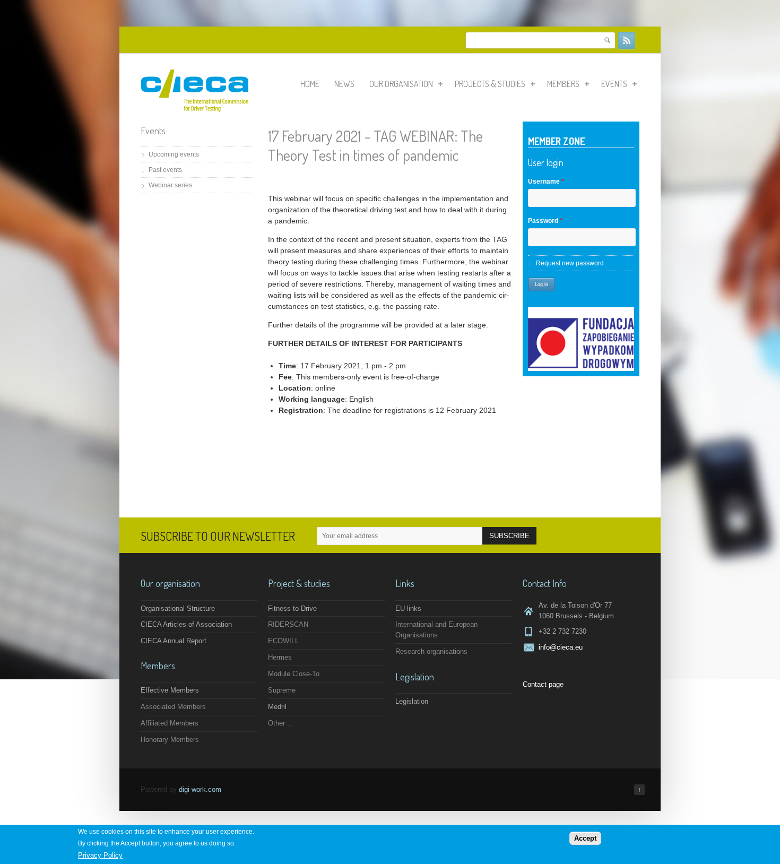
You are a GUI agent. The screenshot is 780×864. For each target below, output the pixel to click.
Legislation (411, 701)
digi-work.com (200, 789)
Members (563, 84)
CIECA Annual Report (173, 641)
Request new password (570, 263)
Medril (277, 707)
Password (545, 220)
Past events (165, 170)
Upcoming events (174, 154)
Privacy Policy (100, 856)
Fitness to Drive (292, 608)
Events (614, 84)
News (344, 84)
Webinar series (170, 185)
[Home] (194, 110)
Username (546, 181)
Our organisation (401, 84)
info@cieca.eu (561, 647)
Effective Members (170, 690)
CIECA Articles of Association (186, 624)
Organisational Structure (178, 608)
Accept (585, 838)
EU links (408, 608)
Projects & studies (490, 84)
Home (309, 84)
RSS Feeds (626, 40)
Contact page (543, 684)
